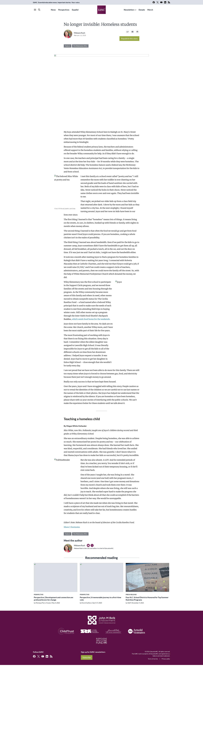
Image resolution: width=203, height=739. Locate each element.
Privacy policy (166, 659)
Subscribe (87, 657)
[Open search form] (39, 10)
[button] (132, 32)
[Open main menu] (35, 10)
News (53, 10)
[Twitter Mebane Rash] (92, 545)
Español (75, 10)
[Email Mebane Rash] (88, 545)
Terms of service (153, 659)
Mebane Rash (79, 33)
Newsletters (129, 10)
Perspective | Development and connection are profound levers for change (53, 598)
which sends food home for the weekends (91, 319)
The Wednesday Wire (80, 46)
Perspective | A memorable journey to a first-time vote (100, 598)
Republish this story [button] (129, 38)
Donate (142, 10)
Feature (67, 46)
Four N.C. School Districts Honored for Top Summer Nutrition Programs (147, 598)
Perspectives (63, 10)
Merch (150, 10)
